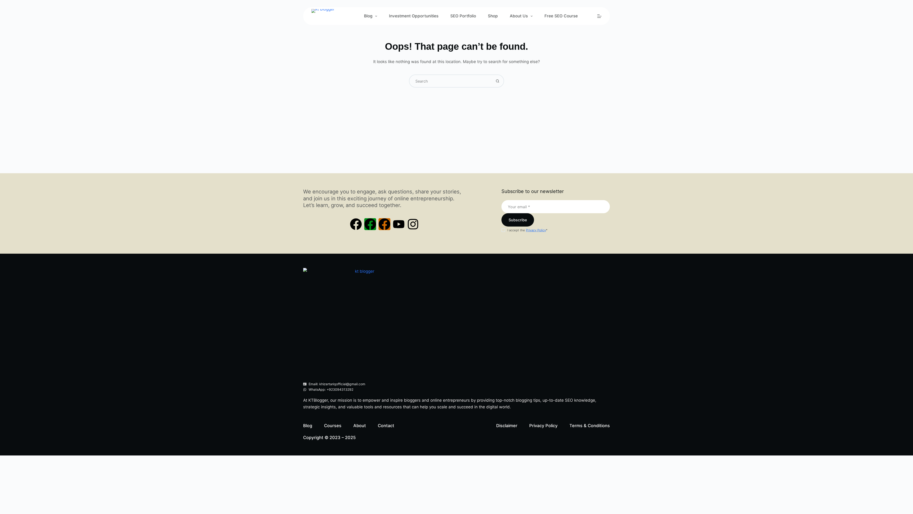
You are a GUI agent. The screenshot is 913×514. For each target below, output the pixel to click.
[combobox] (450, 81)
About (359, 425)
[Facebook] (356, 224)
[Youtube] (399, 224)
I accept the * (527, 230)
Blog (368, 16)
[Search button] (497, 81)
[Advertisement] (456, 123)
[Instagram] (413, 224)
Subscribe (518, 219)
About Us (519, 16)
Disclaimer (506, 425)
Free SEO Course (561, 16)
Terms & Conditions (589, 425)
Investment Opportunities (413, 16)
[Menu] (599, 16)
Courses (332, 425)
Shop (493, 16)
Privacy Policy (536, 230)
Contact (386, 425)
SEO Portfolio (463, 16)
